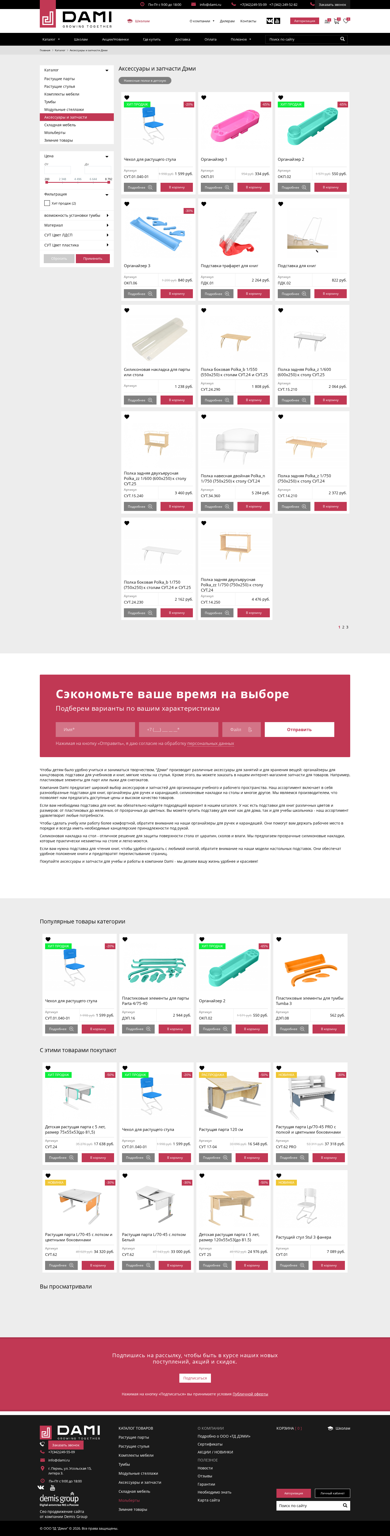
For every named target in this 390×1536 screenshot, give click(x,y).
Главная (45, 50)
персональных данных (210, 743)
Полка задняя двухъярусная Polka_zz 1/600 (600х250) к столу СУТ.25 (155, 478)
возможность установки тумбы (72, 215)
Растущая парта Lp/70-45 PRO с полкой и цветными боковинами (308, 1129)
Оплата (210, 39)
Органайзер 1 (214, 159)
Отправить (299, 729)
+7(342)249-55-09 (253, 4)
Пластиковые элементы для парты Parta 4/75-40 (155, 1000)
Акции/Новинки (115, 39)
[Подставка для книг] (312, 233)
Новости (205, 1467)
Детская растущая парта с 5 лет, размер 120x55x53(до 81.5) (229, 1237)
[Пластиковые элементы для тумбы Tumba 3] (310, 968)
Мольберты (55, 132)
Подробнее (136, 187)
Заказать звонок (332, 4)
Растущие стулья (59, 86)
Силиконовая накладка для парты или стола (157, 372)
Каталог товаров (136, 1428)
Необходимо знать (214, 1492)
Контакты (248, 21)
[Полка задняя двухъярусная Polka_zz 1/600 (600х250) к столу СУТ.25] (158, 446)
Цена (49, 155)
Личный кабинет (332, 1493)
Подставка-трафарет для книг (229, 265)
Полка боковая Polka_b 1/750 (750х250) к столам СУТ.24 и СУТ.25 (157, 584)
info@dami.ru (210, 4)
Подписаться (195, 1378)
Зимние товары (58, 140)
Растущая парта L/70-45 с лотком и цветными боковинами (78, 1237)
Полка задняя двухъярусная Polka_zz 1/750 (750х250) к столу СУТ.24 (232, 585)
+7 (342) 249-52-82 (283, 4)
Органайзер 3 (137, 265)
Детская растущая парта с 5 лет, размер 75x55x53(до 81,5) (75, 1129)
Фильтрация (55, 194)
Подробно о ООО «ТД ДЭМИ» (224, 1436)
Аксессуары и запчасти (65, 117)
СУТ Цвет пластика (61, 245)
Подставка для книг (297, 265)
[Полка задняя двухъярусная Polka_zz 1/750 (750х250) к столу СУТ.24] (235, 552)
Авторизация (304, 21)
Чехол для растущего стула (150, 159)
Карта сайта (209, 1500)
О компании (200, 21)
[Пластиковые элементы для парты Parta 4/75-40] (156, 968)
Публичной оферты (250, 1393)
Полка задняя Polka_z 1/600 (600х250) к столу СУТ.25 (304, 372)
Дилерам (227, 21)
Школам (142, 21)
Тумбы (50, 101)
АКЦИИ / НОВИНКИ (215, 1452)
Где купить (152, 39)
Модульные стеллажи (64, 109)
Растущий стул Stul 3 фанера (303, 1237)
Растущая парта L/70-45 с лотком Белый (154, 1237)
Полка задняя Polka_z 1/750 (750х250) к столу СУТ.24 (304, 478)
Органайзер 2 (291, 159)
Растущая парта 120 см (221, 1129)
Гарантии (206, 1484)
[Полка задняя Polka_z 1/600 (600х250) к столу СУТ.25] (312, 339)
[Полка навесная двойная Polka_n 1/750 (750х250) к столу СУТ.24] (235, 446)
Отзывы (205, 1475)
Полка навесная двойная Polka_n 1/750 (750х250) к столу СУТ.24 (233, 478)
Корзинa (289, 1428)
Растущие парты (59, 78)
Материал (53, 225)
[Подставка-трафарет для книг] (235, 233)
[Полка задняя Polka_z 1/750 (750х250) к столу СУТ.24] (312, 446)
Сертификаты (210, 1444)
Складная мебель (60, 124)
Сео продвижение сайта (62, 1511)
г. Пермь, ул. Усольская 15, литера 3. (70, 1471)
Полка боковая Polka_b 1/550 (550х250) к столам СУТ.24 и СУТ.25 (234, 372)
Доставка (182, 39)
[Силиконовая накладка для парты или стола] (158, 339)
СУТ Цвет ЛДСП (58, 234)
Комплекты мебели (61, 94)
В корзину (177, 187)
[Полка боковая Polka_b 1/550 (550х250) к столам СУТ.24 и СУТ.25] (235, 339)
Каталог (48, 39)
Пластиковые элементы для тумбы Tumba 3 (310, 1000)
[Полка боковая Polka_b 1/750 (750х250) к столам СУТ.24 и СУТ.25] (158, 552)
